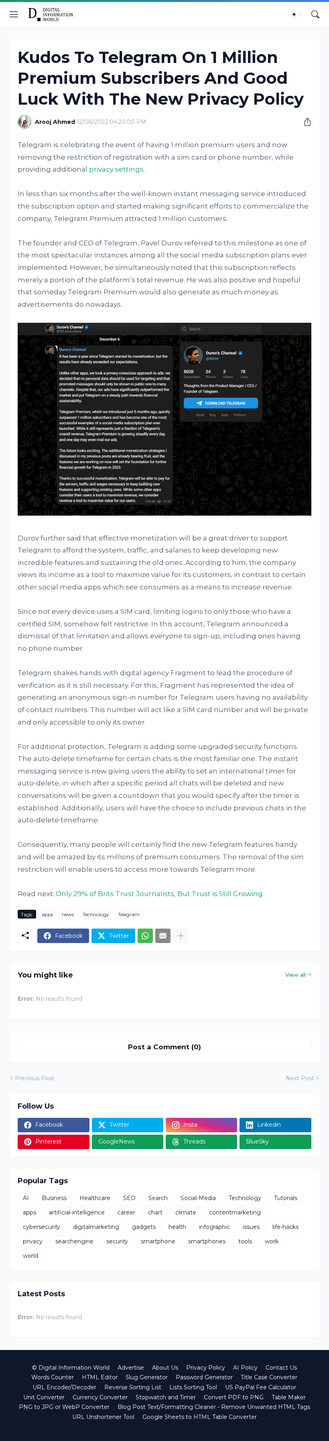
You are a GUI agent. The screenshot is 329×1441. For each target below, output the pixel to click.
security (117, 1241)
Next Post (300, 1078)
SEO (129, 1198)
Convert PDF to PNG (234, 1397)
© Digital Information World (71, 1367)
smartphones (206, 1241)
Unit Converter (44, 1397)
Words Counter (52, 1377)
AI (26, 1198)
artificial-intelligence (77, 1212)
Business (54, 1198)
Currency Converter (100, 1397)
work (271, 1241)
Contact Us (281, 1367)
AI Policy (245, 1367)
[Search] (315, 14)
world (30, 1255)
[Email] (163, 936)
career (126, 1212)
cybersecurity (41, 1227)
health (177, 1227)
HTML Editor (100, 1377)
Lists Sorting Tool (193, 1387)
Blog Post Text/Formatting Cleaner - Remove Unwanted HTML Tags (214, 1407)
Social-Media (198, 1198)
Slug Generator (147, 1377)
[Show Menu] (14, 14)
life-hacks (285, 1227)
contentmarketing (235, 1212)
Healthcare (94, 1198)
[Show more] (180, 936)
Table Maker (289, 1397)
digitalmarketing (96, 1227)
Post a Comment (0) (164, 1047)
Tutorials (285, 1198)
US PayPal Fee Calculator (260, 1387)
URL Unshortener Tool (103, 1417)
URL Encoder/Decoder (64, 1387)
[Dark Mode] (296, 14)
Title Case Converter (269, 1377)
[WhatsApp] (145, 936)
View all (295, 974)
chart (155, 1212)
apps (47, 914)
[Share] (304, 122)
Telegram (129, 914)
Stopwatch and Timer (166, 1397)
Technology (96, 914)
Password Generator (204, 1377)
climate (185, 1212)
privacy (33, 1241)
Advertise (131, 1367)
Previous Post (34, 1078)
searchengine (74, 1241)
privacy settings (116, 169)
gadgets (144, 1227)
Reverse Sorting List (132, 1387)
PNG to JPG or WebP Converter (64, 1407)
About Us (165, 1367)
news (68, 914)
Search (158, 1198)
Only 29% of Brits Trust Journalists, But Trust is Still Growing (159, 894)
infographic (214, 1227)
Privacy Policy (205, 1367)
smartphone (158, 1241)
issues (251, 1227)
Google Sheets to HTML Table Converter (199, 1417)
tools (245, 1241)
